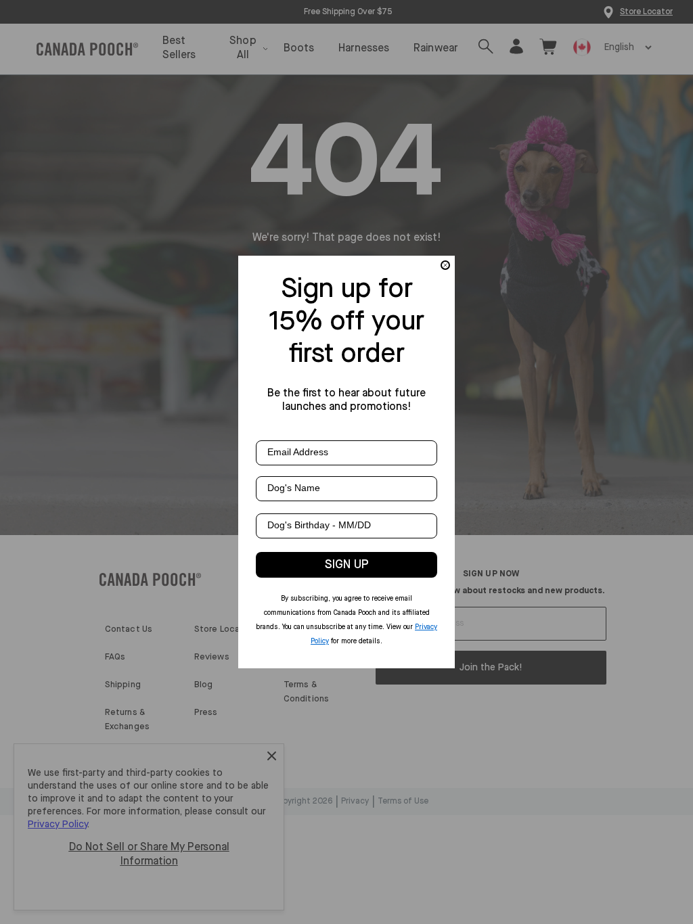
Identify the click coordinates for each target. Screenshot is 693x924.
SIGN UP (347, 565)
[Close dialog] (445, 265)
